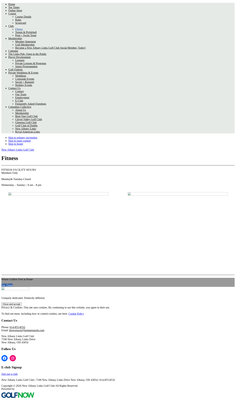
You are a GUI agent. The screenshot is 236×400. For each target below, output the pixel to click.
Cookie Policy (76, 313)
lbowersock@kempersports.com (26, 330)
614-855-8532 (17, 327)
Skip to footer (15, 143)
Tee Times (7, 285)
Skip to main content (19, 140)
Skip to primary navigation (22, 137)
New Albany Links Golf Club (17, 149)
